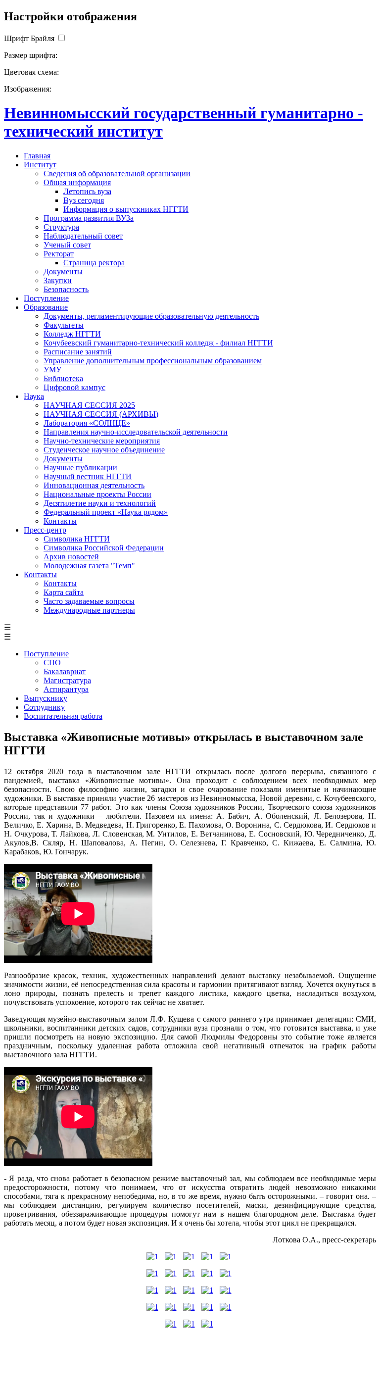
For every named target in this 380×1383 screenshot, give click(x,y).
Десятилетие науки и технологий (100, 503)
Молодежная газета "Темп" (89, 565)
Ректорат (59, 253)
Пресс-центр (45, 530)
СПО (52, 662)
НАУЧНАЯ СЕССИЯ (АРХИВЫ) (101, 414)
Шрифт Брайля (29, 38)
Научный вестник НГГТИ (88, 476)
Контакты (60, 521)
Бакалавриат (65, 671)
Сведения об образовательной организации (117, 173)
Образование (46, 307)
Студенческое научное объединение (104, 449)
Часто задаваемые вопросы (89, 601)
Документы (63, 271)
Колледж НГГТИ (72, 334)
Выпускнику (45, 698)
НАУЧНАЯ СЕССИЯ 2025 (89, 405)
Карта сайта (64, 592)
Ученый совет (67, 245)
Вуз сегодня (83, 200)
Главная (37, 155)
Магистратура (67, 680)
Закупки (58, 280)
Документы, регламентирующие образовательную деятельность (151, 316)
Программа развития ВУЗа (89, 218)
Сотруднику (44, 707)
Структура (61, 227)
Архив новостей (71, 556)
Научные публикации (80, 467)
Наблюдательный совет (83, 236)
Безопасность (66, 289)
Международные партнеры (89, 610)
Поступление (46, 298)
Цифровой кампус (74, 387)
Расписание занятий (78, 351)
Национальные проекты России (97, 494)
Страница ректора (94, 262)
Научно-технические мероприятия (102, 441)
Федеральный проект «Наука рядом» (106, 512)
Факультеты (64, 325)
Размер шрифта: (30, 55)
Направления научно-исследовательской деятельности (136, 432)
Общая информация (77, 182)
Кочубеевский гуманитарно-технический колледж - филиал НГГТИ (158, 343)
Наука (34, 396)
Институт (40, 164)
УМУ (52, 369)
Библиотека (63, 378)
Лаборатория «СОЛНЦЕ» (87, 423)
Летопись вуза (87, 191)
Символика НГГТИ (77, 539)
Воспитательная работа (63, 716)
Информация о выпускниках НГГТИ (126, 209)
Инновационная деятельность (94, 485)
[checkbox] (61, 38)
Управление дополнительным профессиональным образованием (153, 360)
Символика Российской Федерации (104, 547)
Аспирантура (66, 689)
